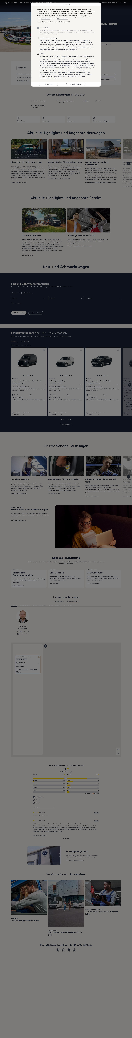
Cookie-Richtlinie (45, 18)
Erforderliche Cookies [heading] (45, 28)
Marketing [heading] (42, 53)
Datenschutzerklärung (62, 18)
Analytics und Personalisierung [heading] (48, 38)
